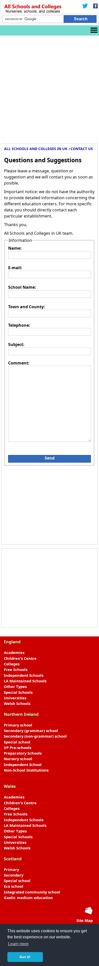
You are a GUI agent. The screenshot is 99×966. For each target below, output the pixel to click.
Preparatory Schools (23, 753)
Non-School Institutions (26, 770)
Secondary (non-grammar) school (35, 736)
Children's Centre (20, 658)
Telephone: (19, 325)
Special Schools (18, 692)
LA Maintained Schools (25, 680)
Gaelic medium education (28, 897)
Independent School (23, 764)
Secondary (13, 875)
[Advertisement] (49, 87)
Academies (14, 652)
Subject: (16, 344)
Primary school (18, 724)
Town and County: (26, 306)
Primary (11, 869)
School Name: (22, 287)
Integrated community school (32, 892)
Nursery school (18, 758)
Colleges (12, 663)
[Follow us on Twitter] (85, 6)
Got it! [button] (25, 957)
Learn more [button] (18, 944)
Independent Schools (23, 675)
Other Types (15, 686)
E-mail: (15, 267)
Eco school (13, 886)
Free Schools (15, 669)
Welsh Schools (17, 703)
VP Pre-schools (17, 747)
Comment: (18, 363)
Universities (15, 697)
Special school (17, 741)
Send (50, 458)
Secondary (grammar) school (31, 730)
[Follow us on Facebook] (94, 6)
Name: (15, 248)
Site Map (84, 920)
